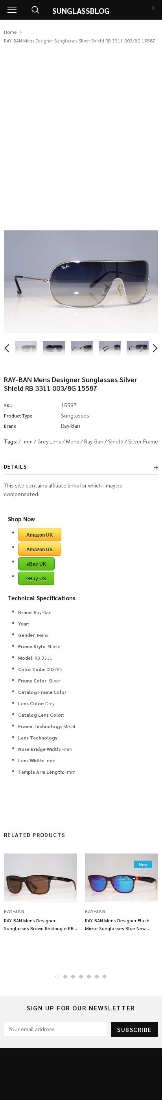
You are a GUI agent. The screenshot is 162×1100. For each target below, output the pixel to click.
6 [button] (97, 977)
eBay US (36, 578)
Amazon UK (39, 535)
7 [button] (105, 977)
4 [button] (81, 977)
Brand (10, 426)
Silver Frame (143, 441)
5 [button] (89, 977)
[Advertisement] (81, 130)
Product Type (18, 415)
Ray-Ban (93, 441)
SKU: (9, 405)
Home (10, 32)
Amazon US (39, 549)
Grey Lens (49, 441)
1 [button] (57, 977)
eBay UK (36, 564)
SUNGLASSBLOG (81, 11)
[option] (81, 281)
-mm (27, 441)
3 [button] (73, 977)
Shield (115, 441)
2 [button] (65, 977)
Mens (72, 441)
